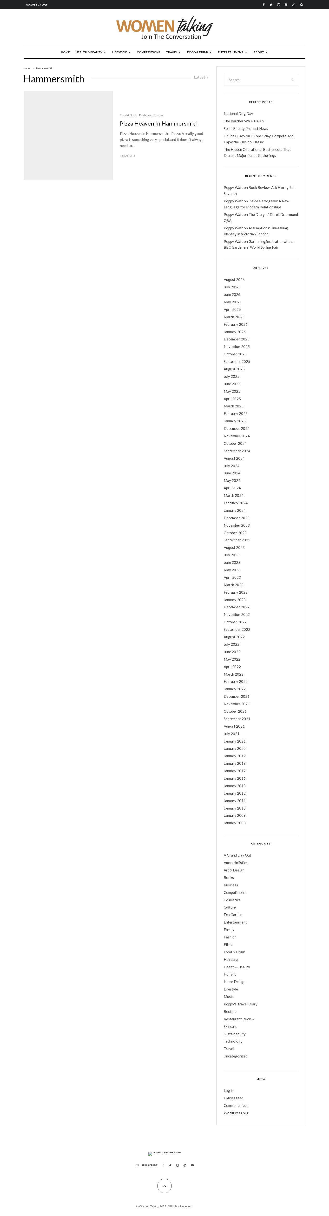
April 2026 (232, 309)
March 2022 (233, 674)
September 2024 (237, 451)
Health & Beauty (89, 52)
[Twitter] (271, 5)
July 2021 (231, 733)
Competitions (148, 52)
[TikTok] (294, 5)
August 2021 (234, 726)
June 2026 (232, 294)
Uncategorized (235, 1056)
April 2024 (232, 488)
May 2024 (232, 480)
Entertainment (230, 52)
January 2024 (235, 510)
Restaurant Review (151, 115)
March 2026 (233, 317)
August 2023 (234, 547)
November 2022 (237, 614)
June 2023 (232, 562)
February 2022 (236, 681)
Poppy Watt (233, 187)
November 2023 (237, 525)
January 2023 (235, 600)
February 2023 (236, 592)
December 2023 (237, 518)
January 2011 (235, 800)
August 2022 (234, 637)
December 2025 (237, 339)
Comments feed (236, 1105)
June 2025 (232, 384)
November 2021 (237, 704)
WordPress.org (236, 1113)
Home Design (234, 981)
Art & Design (234, 870)
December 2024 (237, 428)
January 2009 (235, 815)
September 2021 (237, 719)
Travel (171, 52)
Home (65, 52)
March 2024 (233, 495)
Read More (127, 155)
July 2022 (231, 644)
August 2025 (234, 369)
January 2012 (235, 793)
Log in (229, 1090)
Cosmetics (232, 900)
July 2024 (231, 466)
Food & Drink (197, 52)
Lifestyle (119, 52)
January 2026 (235, 332)
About (258, 52)
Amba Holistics (236, 862)
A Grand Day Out (237, 855)
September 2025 (237, 361)
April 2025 (232, 399)
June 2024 (232, 473)
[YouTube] (192, 1165)
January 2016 (235, 778)
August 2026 (234, 279)
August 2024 (234, 458)
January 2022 (235, 689)
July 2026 (231, 287)
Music (228, 996)
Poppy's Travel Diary (240, 1004)
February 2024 (236, 503)
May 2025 (232, 391)
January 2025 (235, 421)
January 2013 (235, 786)
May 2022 (232, 659)
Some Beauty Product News (246, 128)
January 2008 (235, 823)
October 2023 (235, 533)
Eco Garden (233, 914)
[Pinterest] (286, 5)
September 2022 (237, 629)
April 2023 (232, 577)
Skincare (230, 1026)
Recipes (230, 1011)
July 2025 (231, 376)
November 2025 (237, 346)
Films (228, 944)
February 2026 (236, 324)
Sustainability (235, 1034)
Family (229, 929)
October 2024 (235, 443)
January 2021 (235, 741)
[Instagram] (278, 5)
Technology (233, 1041)
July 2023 (231, 555)
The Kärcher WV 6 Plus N (244, 121)
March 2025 (233, 406)
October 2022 (235, 622)
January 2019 (235, 756)
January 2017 (235, 771)
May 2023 (232, 570)
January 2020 (235, 748)
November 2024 (237, 436)
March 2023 (233, 585)
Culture (230, 907)
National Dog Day (238, 113)
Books (229, 877)
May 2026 (232, 302)
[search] (293, 80)
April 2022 (232, 666)
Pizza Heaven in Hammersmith (159, 123)
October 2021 (235, 711)
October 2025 (235, 354)
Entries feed (233, 1098)
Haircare (231, 959)
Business (231, 885)
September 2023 (237, 540)
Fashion (230, 937)
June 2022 (232, 652)
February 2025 (236, 413)
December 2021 (237, 696)
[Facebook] (263, 5)
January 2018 (235, 763)
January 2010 (235, 808)
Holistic (230, 974)
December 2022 (237, 607)
